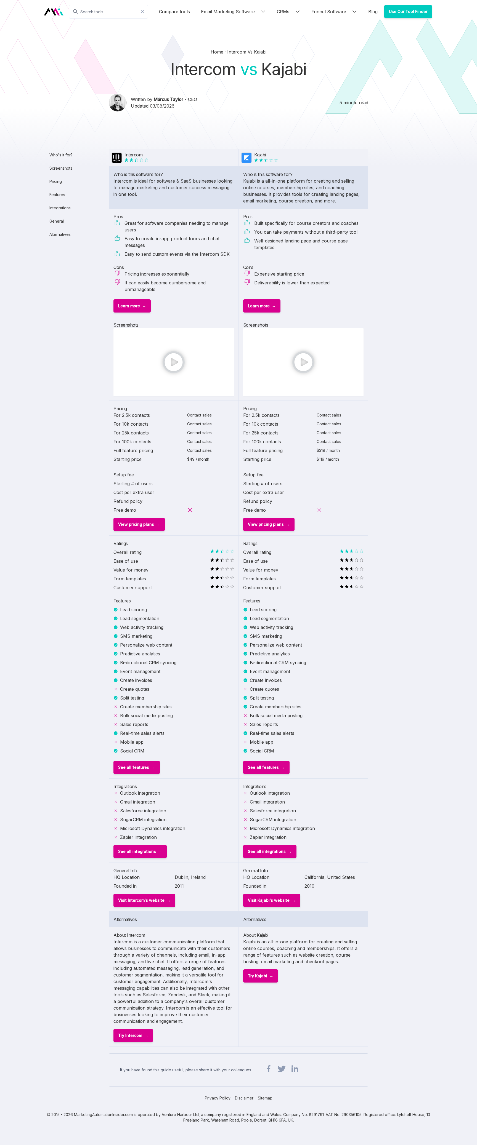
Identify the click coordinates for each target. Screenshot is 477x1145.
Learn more (129, 305)
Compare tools (174, 11)
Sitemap (265, 1098)
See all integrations (137, 851)
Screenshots (60, 168)
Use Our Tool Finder (408, 11)
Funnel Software (328, 11)
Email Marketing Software (228, 11)
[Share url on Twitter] (281, 1069)
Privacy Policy (217, 1098)
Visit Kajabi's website (269, 900)
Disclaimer (244, 1098)
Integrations (60, 207)
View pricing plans (136, 524)
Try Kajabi (257, 975)
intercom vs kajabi (246, 52)
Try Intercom (130, 1035)
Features (57, 194)
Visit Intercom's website (141, 900)
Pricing (55, 181)
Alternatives (60, 234)
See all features (133, 767)
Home (218, 52)
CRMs (283, 11)
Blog (373, 11)
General (56, 221)
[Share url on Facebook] (268, 1069)
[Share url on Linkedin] (294, 1069)
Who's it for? (61, 155)
